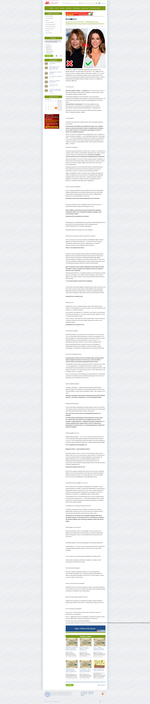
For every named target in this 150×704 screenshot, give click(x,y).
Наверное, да (48, 47)
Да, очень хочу (49, 46)
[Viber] (73, 19)
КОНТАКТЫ (83, 695)
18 (48, 107)
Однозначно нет (49, 53)
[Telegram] (76, 19)
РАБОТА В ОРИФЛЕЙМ (48, 18)
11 (48, 106)
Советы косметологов (69, 651)
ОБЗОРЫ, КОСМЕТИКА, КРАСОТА (50, 26)
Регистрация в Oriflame (95, 8)
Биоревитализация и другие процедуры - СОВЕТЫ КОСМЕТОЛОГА (71, 670)
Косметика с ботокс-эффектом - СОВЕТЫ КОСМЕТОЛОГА (84, 648)
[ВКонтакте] (66, 19)
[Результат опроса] (56, 56)
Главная (51, 8)
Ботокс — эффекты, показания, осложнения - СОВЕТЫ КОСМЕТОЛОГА (98, 648)
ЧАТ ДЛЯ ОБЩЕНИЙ (84, 691)
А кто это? (48, 44)
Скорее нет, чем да (49, 51)
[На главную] (52, 3)
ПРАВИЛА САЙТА (91, 691)
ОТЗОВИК (47, 20)
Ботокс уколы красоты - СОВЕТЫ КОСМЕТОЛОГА (98, 669)
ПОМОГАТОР (47, 30)
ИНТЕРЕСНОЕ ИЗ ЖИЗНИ (49, 28)
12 (50, 106)
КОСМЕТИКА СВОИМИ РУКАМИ (50, 24)
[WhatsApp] (74, 19)
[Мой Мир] (69, 19)
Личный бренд (76, 8)
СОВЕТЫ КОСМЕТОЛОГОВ (49, 22)
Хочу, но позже (49, 49)
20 (53, 107)
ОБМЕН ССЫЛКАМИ (84, 693)
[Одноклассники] (68, 19)
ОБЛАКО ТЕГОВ (90, 693)
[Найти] (97, 3)
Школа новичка (84, 8)
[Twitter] (71, 19)
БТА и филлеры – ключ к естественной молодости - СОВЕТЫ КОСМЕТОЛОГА (85, 670)
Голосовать (49, 55)
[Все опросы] (61, 56)
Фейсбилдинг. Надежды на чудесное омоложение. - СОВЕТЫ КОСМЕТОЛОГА (72, 648)
